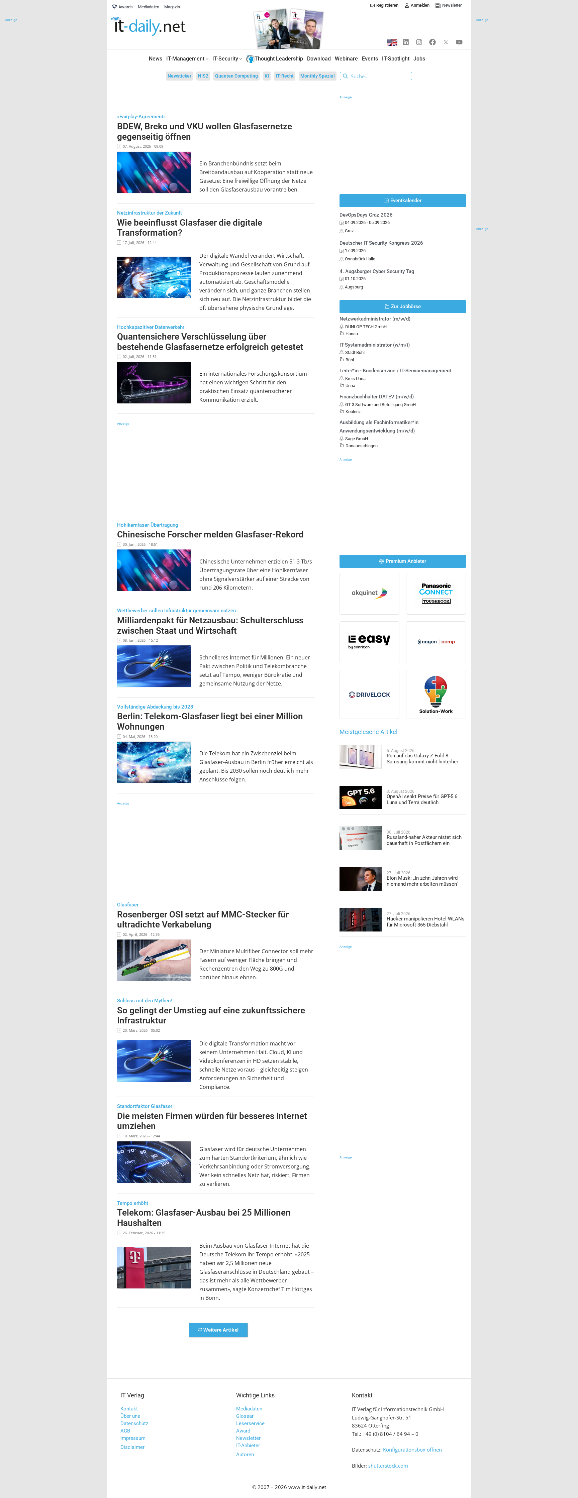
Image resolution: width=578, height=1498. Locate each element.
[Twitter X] (446, 42)
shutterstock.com (388, 1465)
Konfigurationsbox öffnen (412, 1449)
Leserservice (250, 1423)
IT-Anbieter (248, 1446)
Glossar (245, 1416)
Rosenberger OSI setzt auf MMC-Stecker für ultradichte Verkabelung (203, 919)
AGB (125, 1431)
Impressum (133, 1438)
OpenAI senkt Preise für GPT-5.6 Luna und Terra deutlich (422, 799)
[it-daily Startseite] (160, 26)
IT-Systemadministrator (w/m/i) (375, 345)
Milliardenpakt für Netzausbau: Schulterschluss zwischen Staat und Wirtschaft (210, 625)
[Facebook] (432, 42)
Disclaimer (132, 1447)
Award (243, 1431)
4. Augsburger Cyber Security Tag (377, 271)
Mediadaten (249, 1409)
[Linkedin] (405, 42)
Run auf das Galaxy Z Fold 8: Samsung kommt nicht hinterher (422, 759)
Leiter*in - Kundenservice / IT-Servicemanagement (395, 371)
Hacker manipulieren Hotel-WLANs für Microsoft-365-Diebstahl (426, 922)
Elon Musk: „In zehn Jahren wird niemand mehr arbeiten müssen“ (422, 881)
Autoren (245, 1455)
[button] (218, 1330)
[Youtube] (459, 42)
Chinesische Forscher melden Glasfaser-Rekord (210, 534)
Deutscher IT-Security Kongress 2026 (381, 243)
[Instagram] (419, 42)
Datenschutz (134, 1423)
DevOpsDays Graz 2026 (366, 215)
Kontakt (129, 1409)
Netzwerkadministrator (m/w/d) (375, 319)
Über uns (130, 1416)
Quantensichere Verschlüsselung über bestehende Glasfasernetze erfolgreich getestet (210, 342)
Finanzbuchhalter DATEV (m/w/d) (377, 397)
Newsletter (248, 1438)
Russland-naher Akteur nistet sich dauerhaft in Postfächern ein (424, 840)
